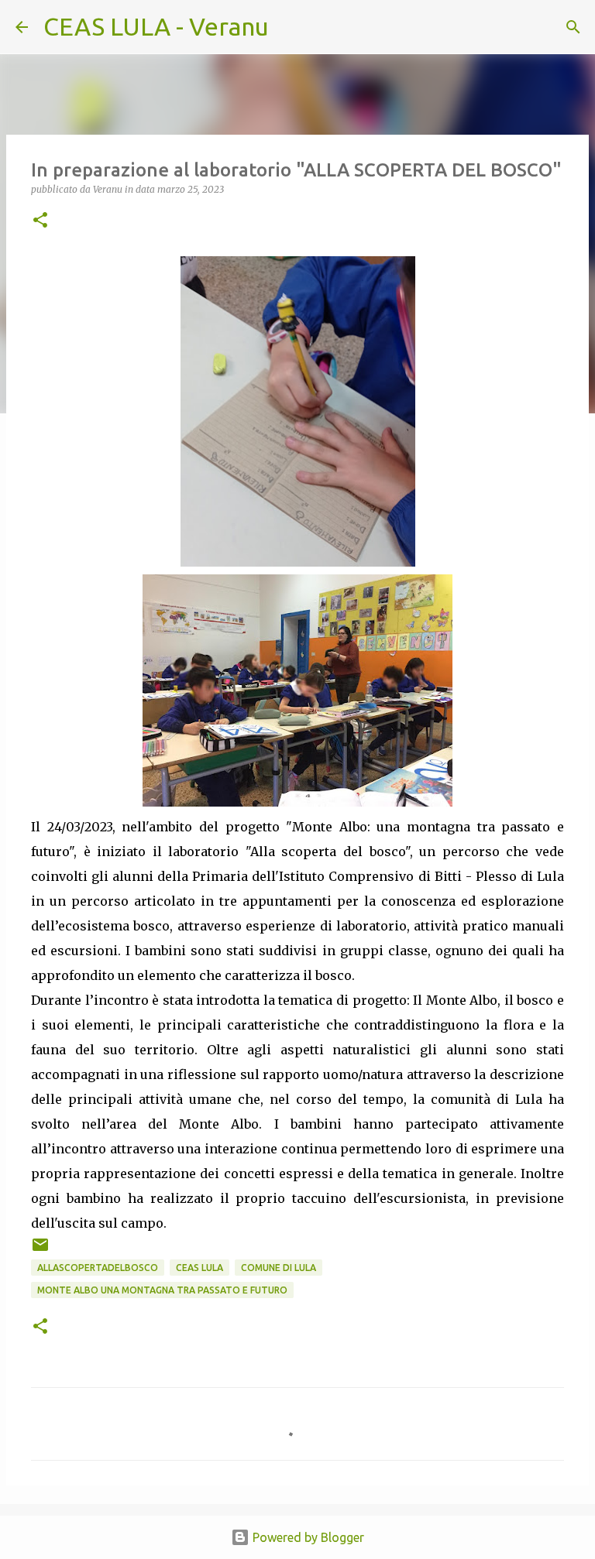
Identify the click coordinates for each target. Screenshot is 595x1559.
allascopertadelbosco (97, 1268)
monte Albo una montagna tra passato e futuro (162, 1290)
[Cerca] (290, 27)
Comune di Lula (278, 1268)
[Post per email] (40, 1250)
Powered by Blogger (306, 1537)
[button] (40, 221)
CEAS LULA (199, 1268)
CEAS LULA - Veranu (156, 26)
